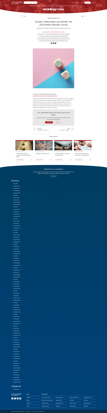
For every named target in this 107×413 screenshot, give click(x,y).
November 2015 (17, 309)
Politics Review (72, 406)
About (27, 406)
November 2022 (17, 225)
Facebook (55, 43)
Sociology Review (36, 5)
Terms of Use (28, 411)
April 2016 (16, 302)
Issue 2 (48, 5)
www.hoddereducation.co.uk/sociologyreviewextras (45, 96)
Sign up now (53, 176)
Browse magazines (75, 2)
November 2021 (17, 239)
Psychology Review (87, 397)
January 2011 (16, 365)
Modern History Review (74, 397)
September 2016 (17, 300)
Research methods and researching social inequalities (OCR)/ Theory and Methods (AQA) (53, 38)
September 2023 (17, 216)
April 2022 (16, 232)
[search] (31, 2)
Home (30, 5)
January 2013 (16, 342)
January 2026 (16, 188)
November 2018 (17, 274)
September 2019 (17, 265)
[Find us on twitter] (15, 398)
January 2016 (16, 307)
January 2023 (16, 223)
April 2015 (16, 314)
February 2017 (16, 293)
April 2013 (16, 337)
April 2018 (16, 279)
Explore (28, 400)
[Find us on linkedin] (18, 398)
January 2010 (16, 377)
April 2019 (16, 267)
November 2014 (17, 321)
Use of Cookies (34, 411)
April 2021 (16, 244)
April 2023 (16, 218)
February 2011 (16, 363)
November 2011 (17, 356)
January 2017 (16, 295)
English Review (59, 400)
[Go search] (36, 2)
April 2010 (16, 372)
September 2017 (17, 288)
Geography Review (59, 403)
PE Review (71, 400)
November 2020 (17, 251)
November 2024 (17, 202)
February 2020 (16, 258)
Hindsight (57, 406)
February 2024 (16, 209)
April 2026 (16, 183)
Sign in (93, 2)
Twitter (51, 43)
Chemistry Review (45, 406)
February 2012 (16, 351)
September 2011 (17, 358)
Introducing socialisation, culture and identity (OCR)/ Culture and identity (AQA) (53, 36)
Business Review (45, 403)
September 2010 (17, 370)
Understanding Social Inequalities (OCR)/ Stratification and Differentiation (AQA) (53, 40)
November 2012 (17, 344)
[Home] (16, 2)
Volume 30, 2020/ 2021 (55, 31)
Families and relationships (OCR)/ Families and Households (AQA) (57, 34)
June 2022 (16, 230)
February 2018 (16, 281)
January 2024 (16, 211)
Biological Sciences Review (47, 400)
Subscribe (87, 2)
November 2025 (17, 190)
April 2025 (16, 195)
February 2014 (16, 328)
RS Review (85, 400)
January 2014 (16, 330)
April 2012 (16, 349)
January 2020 (16, 260)
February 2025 (16, 197)
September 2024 (17, 204)
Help (82, 2)
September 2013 (17, 335)
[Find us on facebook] (12, 398)
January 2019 (16, 272)
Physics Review (72, 403)
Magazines (28, 397)
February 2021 (16, 246)
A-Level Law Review (46, 397)
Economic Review (59, 397)
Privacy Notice (41, 411)
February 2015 (16, 316)
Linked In (53, 43)
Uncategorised (16, 389)
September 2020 (17, 253)
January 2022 (16, 237)
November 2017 (17, 286)
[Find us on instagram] (20, 398)
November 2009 (17, 379)
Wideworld (85, 406)
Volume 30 (44, 5)
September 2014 (17, 323)
